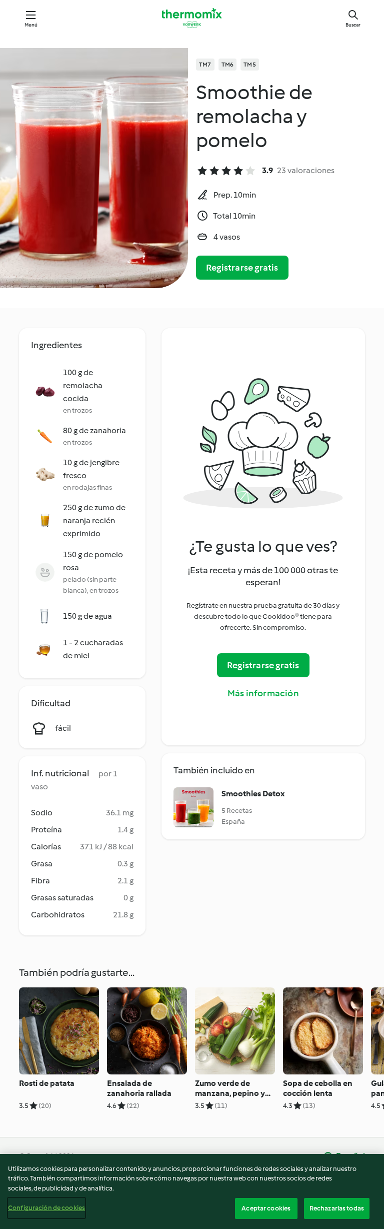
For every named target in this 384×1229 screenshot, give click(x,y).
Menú (31, 25)
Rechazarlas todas (337, 1208)
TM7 (205, 64)
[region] (192, 1191)
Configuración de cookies (46, 1207)
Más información (263, 693)
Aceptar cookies (266, 1208)
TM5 (250, 64)
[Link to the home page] (192, 18)
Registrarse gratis (242, 267)
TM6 (228, 64)
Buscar (353, 25)
